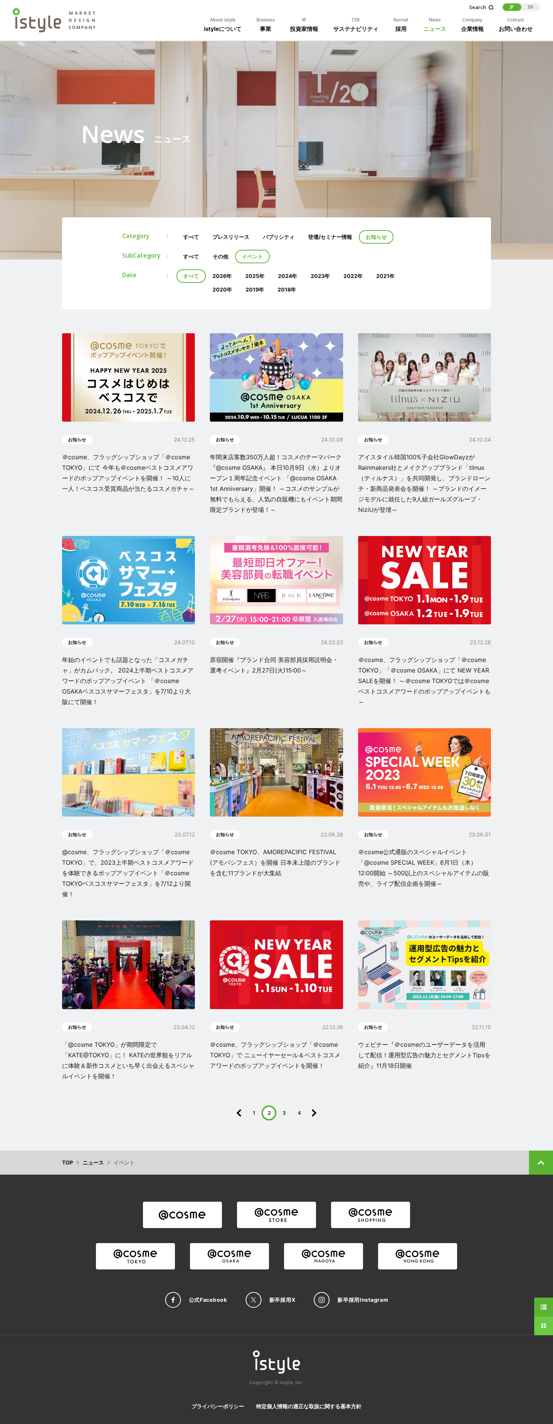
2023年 (320, 276)
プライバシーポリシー (217, 1406)
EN (530, 7)
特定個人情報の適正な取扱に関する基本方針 (309, 1406)
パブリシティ (279, 237)
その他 (220, 256)
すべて (191, 237)
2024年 (287, 276)
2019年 (255, 289)
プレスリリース (231, 237)
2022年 (353, 276)
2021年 (385, 276)
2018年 (287, 289)
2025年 (254, 276)
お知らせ (376, 237)
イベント (252, 256)
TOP (67, 1162)
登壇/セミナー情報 (330, 237)
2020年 (222, 289)
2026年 (222, 276)
